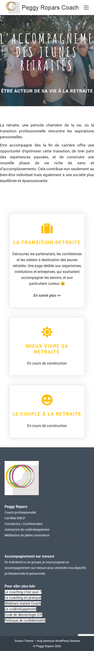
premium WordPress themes (61, 641)
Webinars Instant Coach (23, 603)
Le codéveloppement (20, 609)
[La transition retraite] (47, 228)
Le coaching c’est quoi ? (23, 592)
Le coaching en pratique (23, 598)
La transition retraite (47, 242)
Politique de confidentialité (25, 620)
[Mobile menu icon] (86, 7)
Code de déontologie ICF (23, 615)
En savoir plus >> (47, 295)
